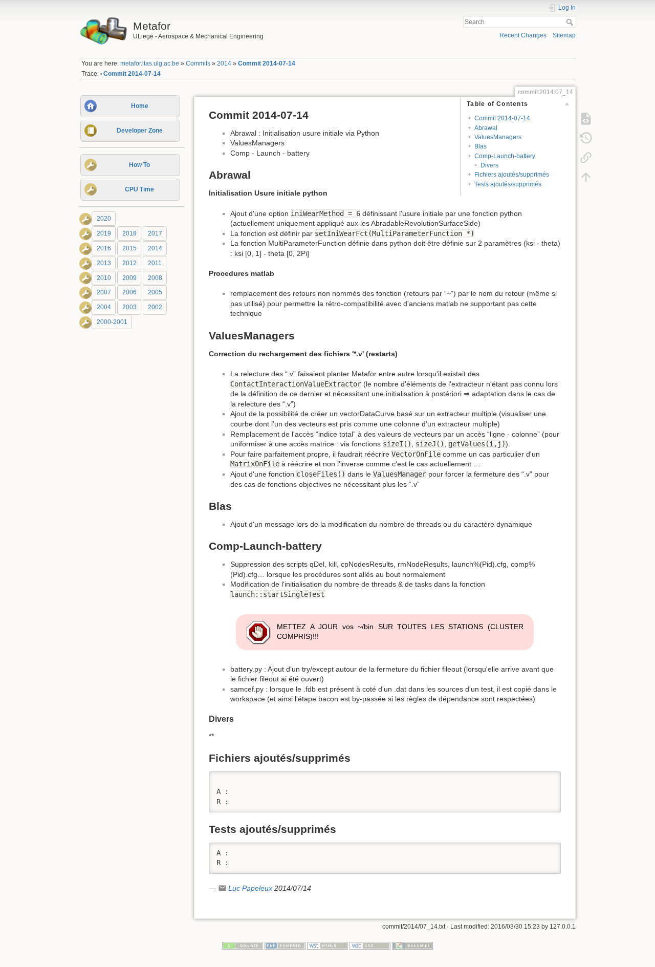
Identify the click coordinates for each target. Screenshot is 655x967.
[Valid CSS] (370, 945)
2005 (155, 292)
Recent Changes (523, 35)
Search (571, 22)
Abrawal (485, 128)
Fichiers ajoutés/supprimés (511, 174)
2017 (155, 233)
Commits (198, 63)
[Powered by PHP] (285, 945)
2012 (129, 263)
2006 (129, 292)
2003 (129, 307)
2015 (129, 248)
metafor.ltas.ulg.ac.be (149, 63)
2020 (104, 218)
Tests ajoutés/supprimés (507, 184)
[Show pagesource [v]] (586, 118)
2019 (104, 233)
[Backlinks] (586, 157)
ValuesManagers (497, 137)
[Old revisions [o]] (586, 137)
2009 (129, 278)
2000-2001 (112, 322)
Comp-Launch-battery (504, 156)
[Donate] (242, 945)
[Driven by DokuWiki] (412, 945)
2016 (104, 248)
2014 (224, 63)
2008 (155, 278)
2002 (155, 307)
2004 (104, 307)
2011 (155, 263)
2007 (104, 292)
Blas (480, 146)
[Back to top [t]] (586, 176)
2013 (104, 263)
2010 (104, 278)
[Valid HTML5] (327, 945)
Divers (489, 165)
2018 (129, 233)
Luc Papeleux (250, 888)
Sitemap (564, 35)
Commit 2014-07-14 (266, 63)
